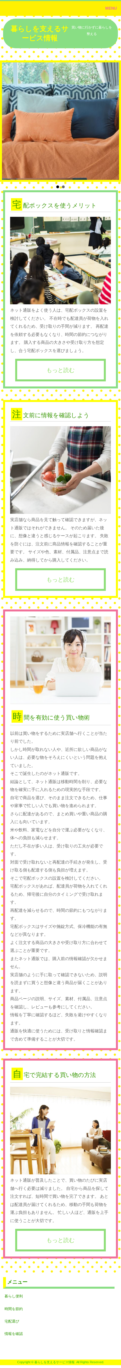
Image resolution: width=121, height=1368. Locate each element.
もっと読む (60, 370)
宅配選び (12, 1321)
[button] (60, 8)
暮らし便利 (14, 1296)
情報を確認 (14, 1334)
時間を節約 (14, 1309)
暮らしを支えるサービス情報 (40, 33)
